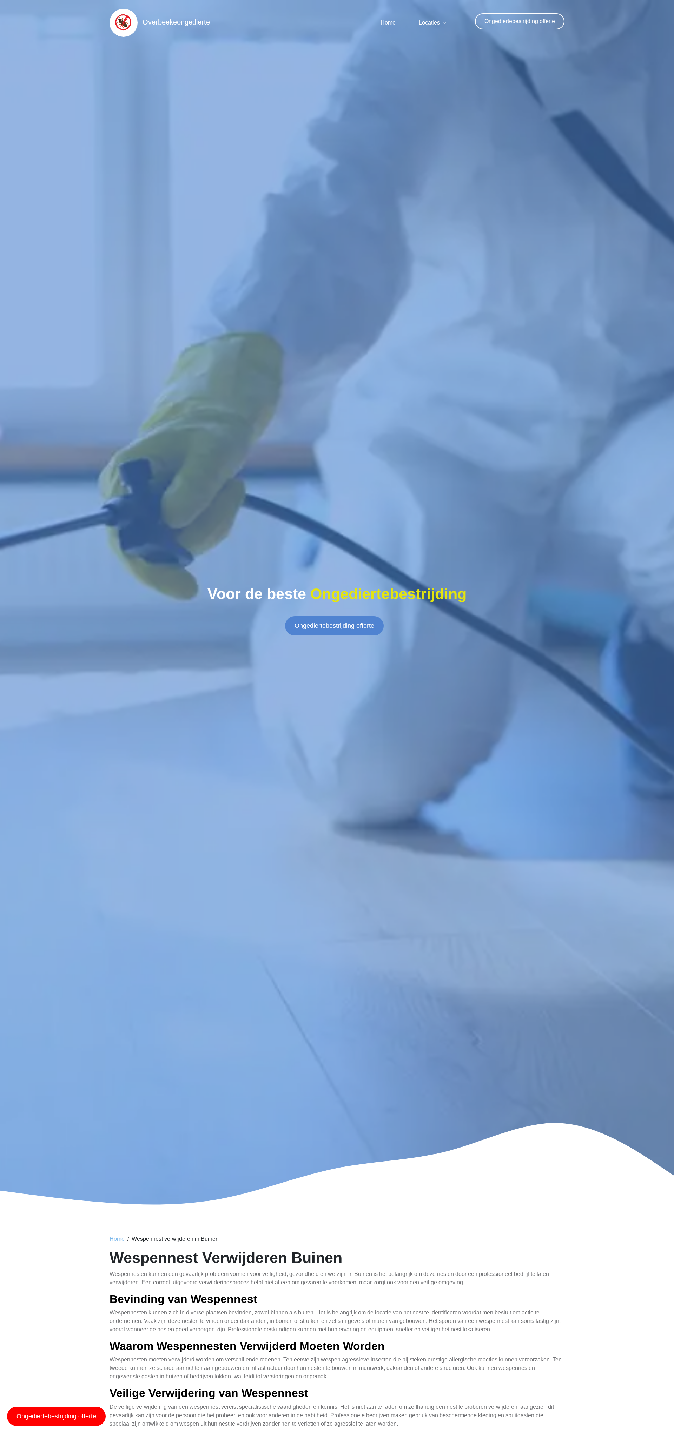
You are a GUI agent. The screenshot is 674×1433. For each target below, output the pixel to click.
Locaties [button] (429, 23)
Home (388, 23)
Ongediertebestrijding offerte (519, 21)
